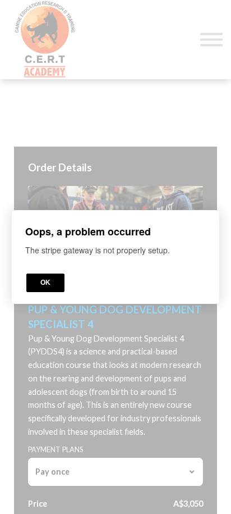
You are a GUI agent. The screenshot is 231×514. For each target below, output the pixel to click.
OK (45, 282)
